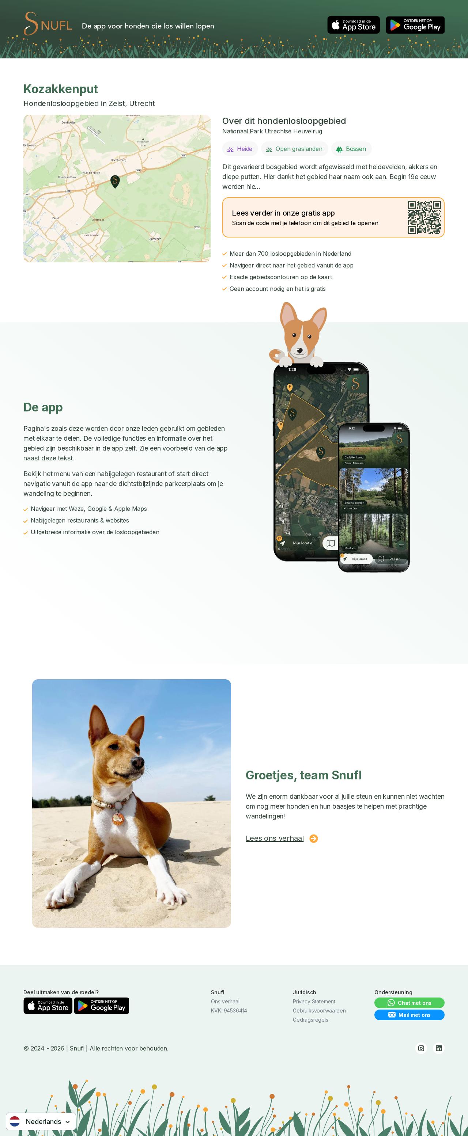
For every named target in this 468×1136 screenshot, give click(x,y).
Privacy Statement (314, 1001)
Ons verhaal (225, 1001)
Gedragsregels (310, 1020)
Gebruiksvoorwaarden (319, 1010)
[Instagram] (421, 1048)
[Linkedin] (439, 1048)
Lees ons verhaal (274, 838)
